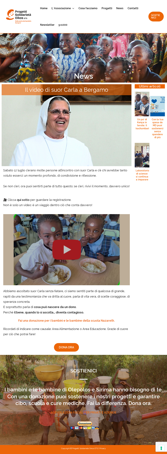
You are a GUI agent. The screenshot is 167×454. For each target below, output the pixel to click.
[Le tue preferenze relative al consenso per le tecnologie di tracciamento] (161, 448)
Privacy (102, 448)
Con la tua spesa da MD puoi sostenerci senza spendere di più (157, 128)
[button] (72, 8)
